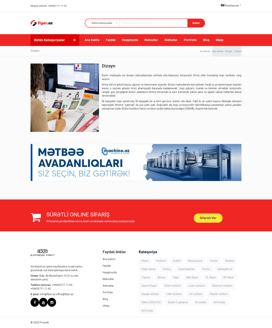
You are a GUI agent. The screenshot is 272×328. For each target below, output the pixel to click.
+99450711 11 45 (41, 288)
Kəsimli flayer (149, 285)
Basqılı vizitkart (150, 294)
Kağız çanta (148, 269)
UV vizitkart (195, 294)
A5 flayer (228, 277)
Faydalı (110, 40)
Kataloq (229, 260)
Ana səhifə (217, 51)
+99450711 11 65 (62, 284)
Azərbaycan (232, 5)
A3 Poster (219, 302)
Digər (176, 277)
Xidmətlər (170, 40)
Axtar (196, 23)
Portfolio (190, 40)
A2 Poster (147, 310)
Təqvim (146, 277)
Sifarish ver (208, 218)
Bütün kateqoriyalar (49, 40)
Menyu (162, 277)
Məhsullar (151, 40)
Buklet (177, 260)
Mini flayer (192, 277)
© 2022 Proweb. (40, 322)
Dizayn (228, 51)
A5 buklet (200, 302)
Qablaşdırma (224, 269)
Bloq (206, 40)
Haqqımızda (130, 40)
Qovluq (167, 269)
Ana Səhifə (92, 40)
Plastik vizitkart (219, 294)
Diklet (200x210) (151, 302)
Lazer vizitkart (196, 285)
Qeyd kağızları (186, 269)
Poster (214, 260)
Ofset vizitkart (172, 285)
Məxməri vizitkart (222, 285)
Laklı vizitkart (174, 294)
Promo (206, 269)
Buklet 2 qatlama (178, 302)
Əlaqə (219, 40)
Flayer (145, 260)
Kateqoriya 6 (195, 260)
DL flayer (211, 277)
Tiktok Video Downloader (175, 310)
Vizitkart (161, 260)
